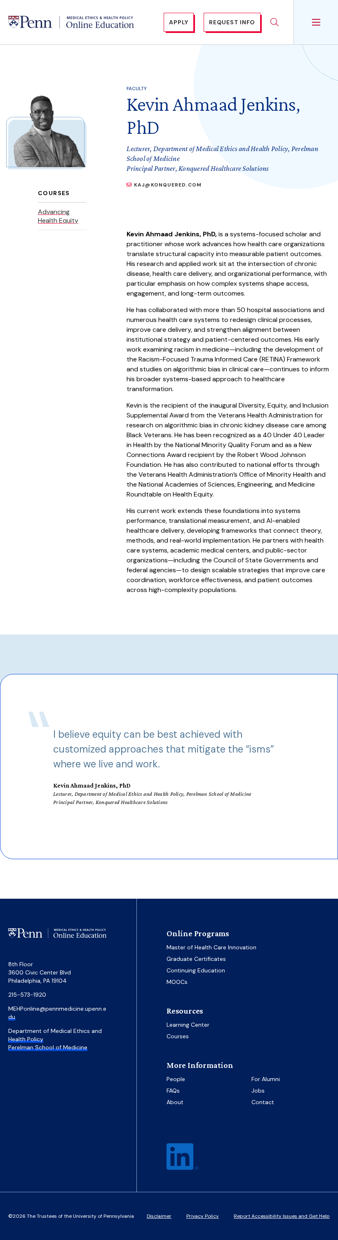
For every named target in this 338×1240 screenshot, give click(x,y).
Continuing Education (196, 970)
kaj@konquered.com (168, 185)
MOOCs (177, 982)
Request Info (232, 22)
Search (274, 22)
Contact (262, 1102)
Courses (178, 1036)
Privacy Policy (202, 1216)
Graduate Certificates (196, 959)
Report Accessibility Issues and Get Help (282, 1216)
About (175, 1102)
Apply (178, 22)
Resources (185, 1010)
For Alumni (265, 1079)
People (176, 1079)
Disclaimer (159, 1216)
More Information (200, 1065)
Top (307, 1216)
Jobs (258, 1090)
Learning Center (188, 1024)
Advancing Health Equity (58, 216)
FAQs (173, 1090)
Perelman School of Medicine (47, 1047)
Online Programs (198, 933)
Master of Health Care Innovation (211, 947)
